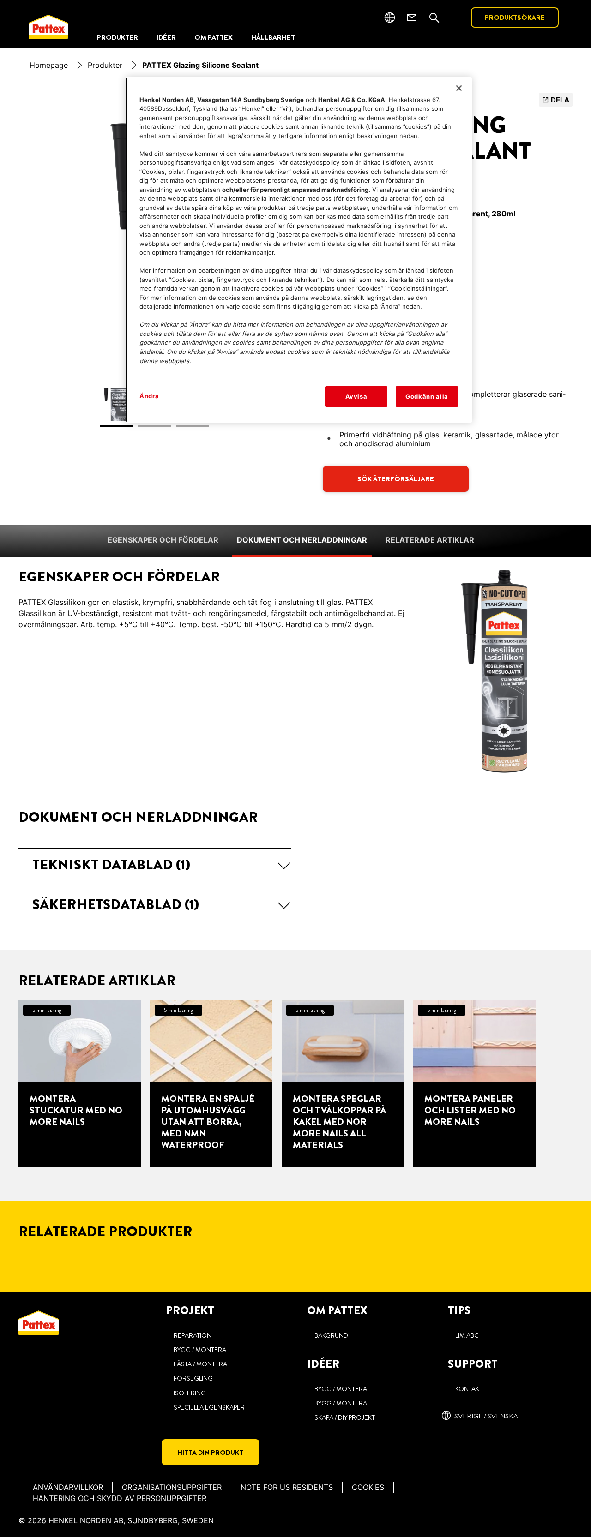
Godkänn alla (426, 396)
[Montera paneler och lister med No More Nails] (474, 1083)
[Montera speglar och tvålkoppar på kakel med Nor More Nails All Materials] (343, 1083)
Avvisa (356, 396)
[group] (295, 1083)
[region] (299, 250)
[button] (154, 864)
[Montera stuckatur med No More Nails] (79, 1083)
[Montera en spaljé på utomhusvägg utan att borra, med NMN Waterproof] (211, 1083)
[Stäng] (459, 88)
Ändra (149, 396)
